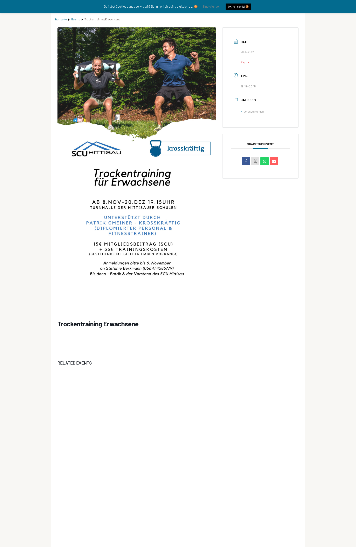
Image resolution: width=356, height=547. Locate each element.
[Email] (274, 161)
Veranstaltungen (254, 111)
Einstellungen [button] (211, 6)
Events (75, 19)
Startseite (60, 19)
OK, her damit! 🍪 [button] (238, 6)
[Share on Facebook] (246, 161)
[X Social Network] (255, 161)
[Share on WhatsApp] (264, 161)
